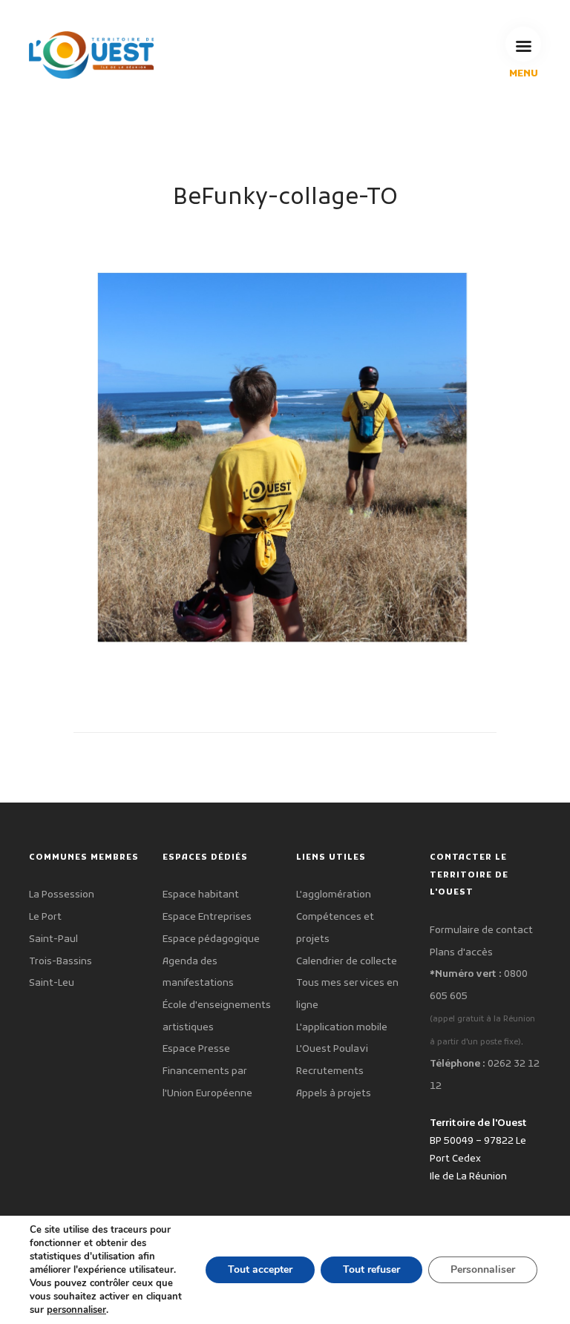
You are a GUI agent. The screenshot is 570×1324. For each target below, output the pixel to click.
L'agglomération (333, 895)
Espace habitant (201, 895)
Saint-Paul (53, 939)
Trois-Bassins (60, 961)
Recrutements (330, 1071)
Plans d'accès (461, 952)
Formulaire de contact (481, 930)
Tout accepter (260, 1269)
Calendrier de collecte (346, 961)
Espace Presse (196, 1049)
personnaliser (76, 1310)
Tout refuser (371, 1269)
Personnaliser (483, 1269)
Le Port (45, 917)
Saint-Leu (51, 983)
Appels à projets (333, 1093)
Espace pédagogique (211, 939)
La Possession (61, 895)
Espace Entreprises (207, 917)
